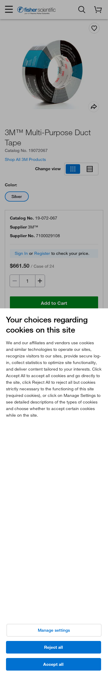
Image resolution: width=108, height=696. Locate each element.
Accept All (53, 664)
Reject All (53, 647)
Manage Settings (54, 630)
